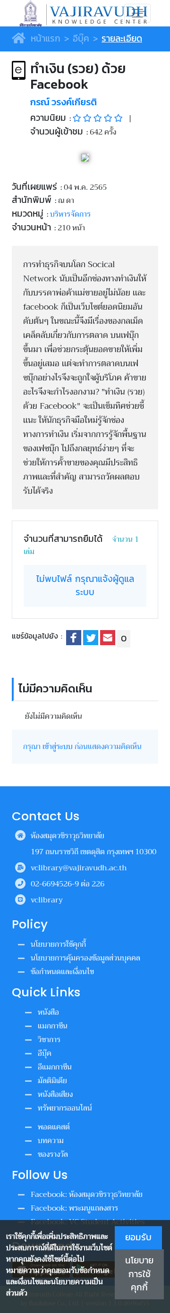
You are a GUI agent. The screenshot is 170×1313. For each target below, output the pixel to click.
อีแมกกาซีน (55, 1067)
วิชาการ (49, 1039)
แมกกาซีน (53, 1026)
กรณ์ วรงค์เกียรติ (63, 102)
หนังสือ (48, 1012)
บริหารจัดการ (70, 214)
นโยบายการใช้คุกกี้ (139, 1274)
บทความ (51, 1140)
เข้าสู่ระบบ (57, 746)
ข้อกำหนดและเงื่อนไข (62, 971)
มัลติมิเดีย (52, 1080)
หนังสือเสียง (55, 1094)
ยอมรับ (138, 1237)
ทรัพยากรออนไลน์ (65, 1108)
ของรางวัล (53, 1154)
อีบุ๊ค (81, 38)
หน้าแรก (43, 38)
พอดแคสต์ (54, 1127)
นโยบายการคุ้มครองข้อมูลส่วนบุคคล (85, 958)
